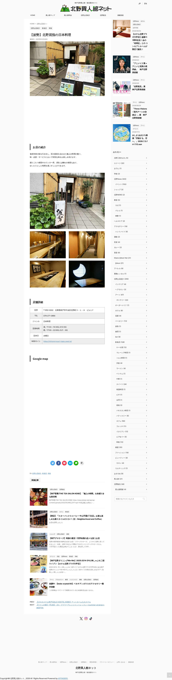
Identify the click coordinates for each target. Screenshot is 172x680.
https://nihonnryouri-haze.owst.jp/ (57, 341)
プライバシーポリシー (107, 662)
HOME (32, 15)
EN (145, 3)
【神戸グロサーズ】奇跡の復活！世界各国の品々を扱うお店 (74, 538)
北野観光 (103, 15)
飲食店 (44, 473)
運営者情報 (93, 662)
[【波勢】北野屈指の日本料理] (70, 463)
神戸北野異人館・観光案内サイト (86, 672)
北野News (63, 662)
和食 (49, 473)
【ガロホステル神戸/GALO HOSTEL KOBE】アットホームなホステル (63, 602)
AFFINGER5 (63, 678)
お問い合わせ (121, 662)
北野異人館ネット (86, 667)
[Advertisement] (67, 118)
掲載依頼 (120, 15)
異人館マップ (50, 15)
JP (139, 3)
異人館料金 (68, 15)
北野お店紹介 (85, 15)
